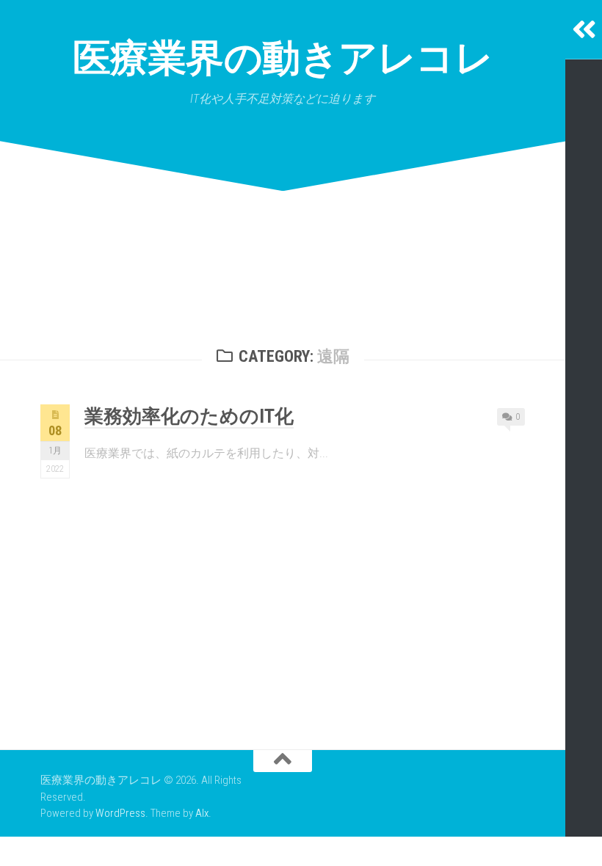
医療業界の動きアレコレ (283, 58)
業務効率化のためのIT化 (189, 416)
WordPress (120, 813)
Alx (201, 813)
